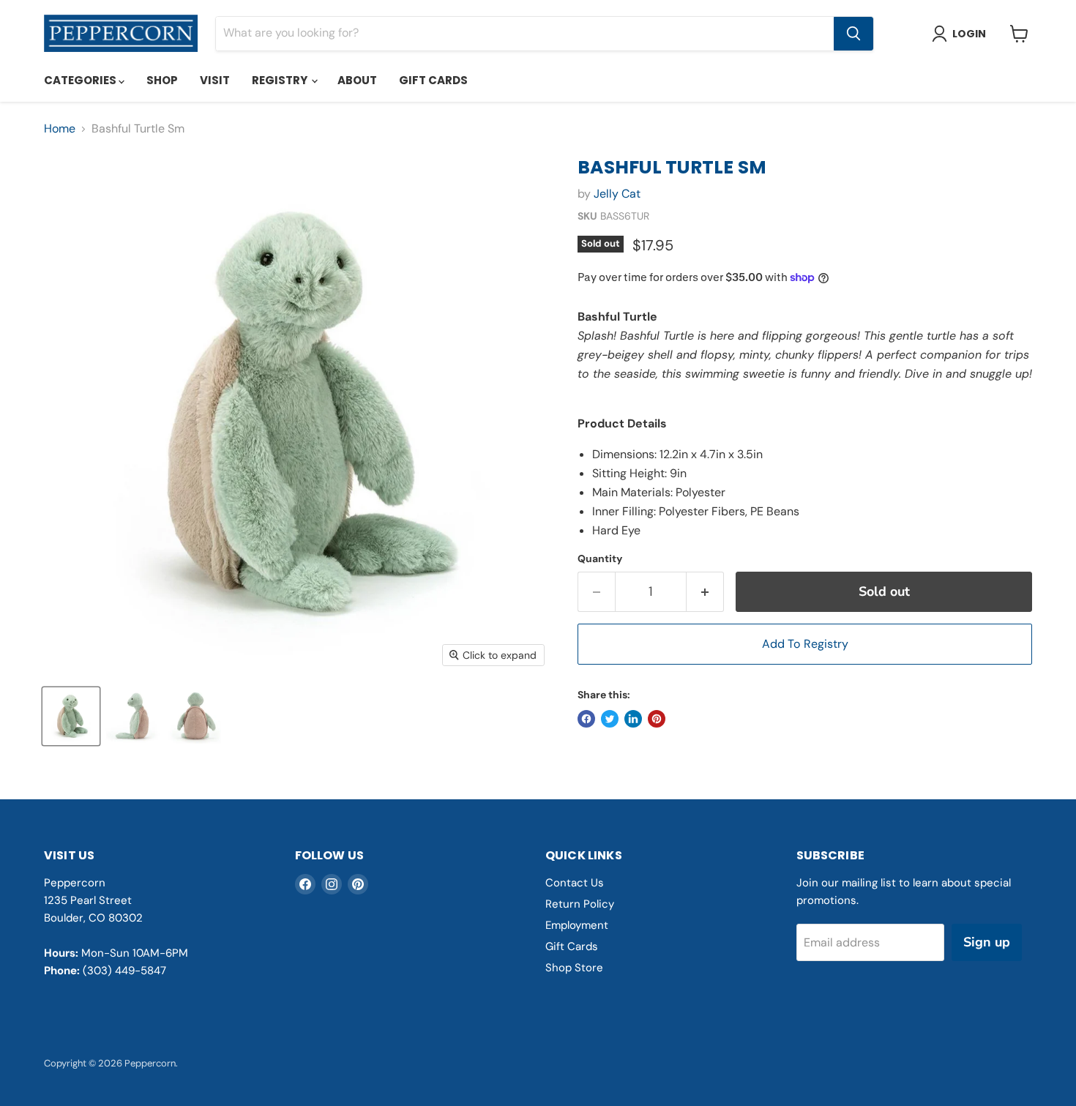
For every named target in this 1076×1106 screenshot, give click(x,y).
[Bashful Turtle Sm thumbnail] (71, 716)
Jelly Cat (617, 193)
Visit (215, 80)
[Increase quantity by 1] (705, 592)
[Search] (853, 34)
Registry (281, 80)
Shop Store (574, 967)
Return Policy (579, 904)
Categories (81, 80)
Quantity (600, 558)
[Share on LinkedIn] (633, 719)
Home (59, 128)
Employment (576, 925)
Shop (162, 80)
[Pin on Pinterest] (656, 719)
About (357, 80)
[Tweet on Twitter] (610, 719)
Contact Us (574, 882)
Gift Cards (433, 80)
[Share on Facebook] (586, 719)
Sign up (986, 942)
